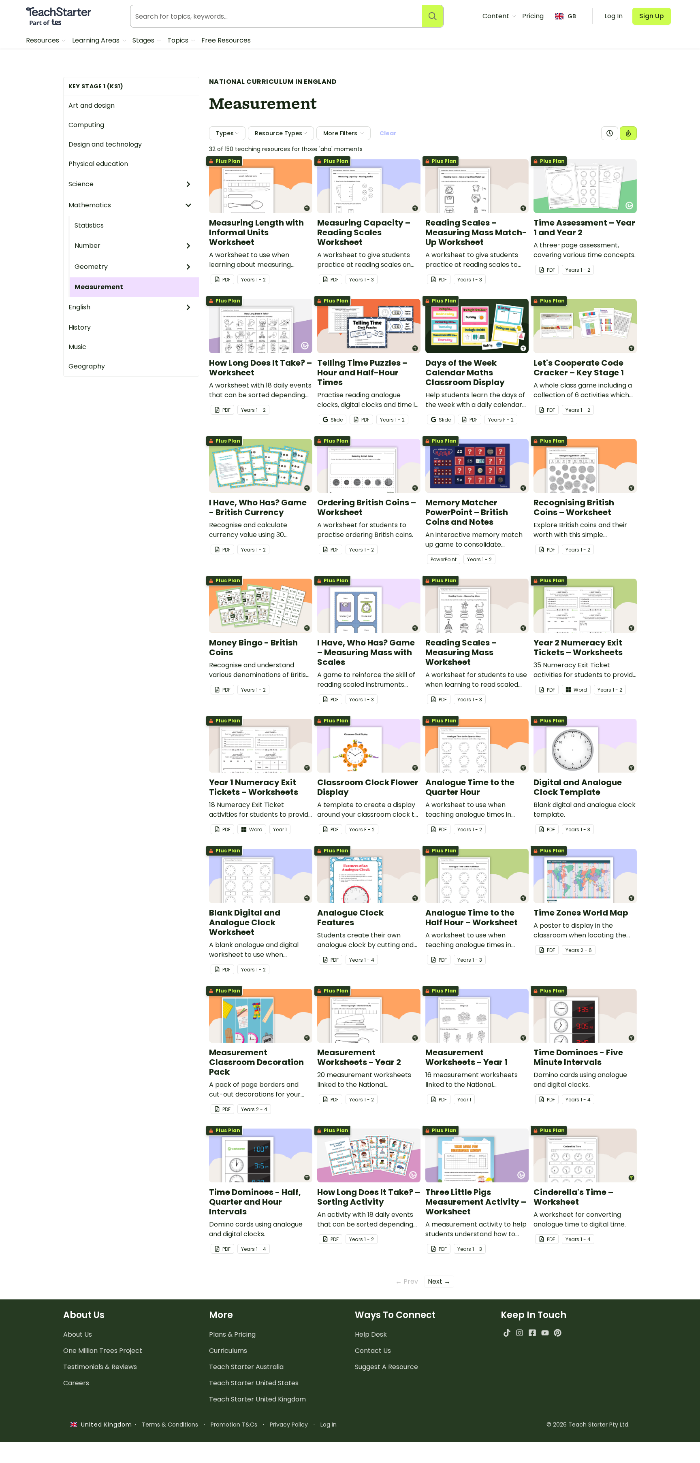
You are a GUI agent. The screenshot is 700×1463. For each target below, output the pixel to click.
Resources (43, 40)
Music (77, 346)
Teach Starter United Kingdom (257, 1399)
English (79, 307)
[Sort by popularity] (628, 133)
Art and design (91, 105)
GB (572, 16)
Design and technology (105, 144)
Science (81, 184)
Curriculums (228, 1350)
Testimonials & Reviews (100, 1366)
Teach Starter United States (254, 1383)
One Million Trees (102, 1350)
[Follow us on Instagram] (519, 1333)
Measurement (99, 287)
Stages (144, 40)
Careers (76, 1383)
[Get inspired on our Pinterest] (557, 1333)
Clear (388, 133)
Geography (86, 366)
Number (87, 245)
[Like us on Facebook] (532, 1333)
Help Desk (371, 1334)
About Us (77, 1334)
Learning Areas (96, 40)
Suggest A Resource (386, 1366)
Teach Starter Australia (246, 1366)
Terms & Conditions (170, 1424)
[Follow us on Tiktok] (507, 1333)
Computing (86, 125)
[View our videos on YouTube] (545, 1333)
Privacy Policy (289, 1424)
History (79, 327)
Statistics (89, 225)
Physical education (98, 163)
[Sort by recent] (609, 133)
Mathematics (89, 205)
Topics (178, 40)
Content (496, 16)
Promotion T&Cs (234, 1424)
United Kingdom (104, 1424)
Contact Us (373, 1350)
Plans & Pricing (232, 1334)
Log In (328, 1424)
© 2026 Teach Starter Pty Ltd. (588, 1424)
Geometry (91, 266)
